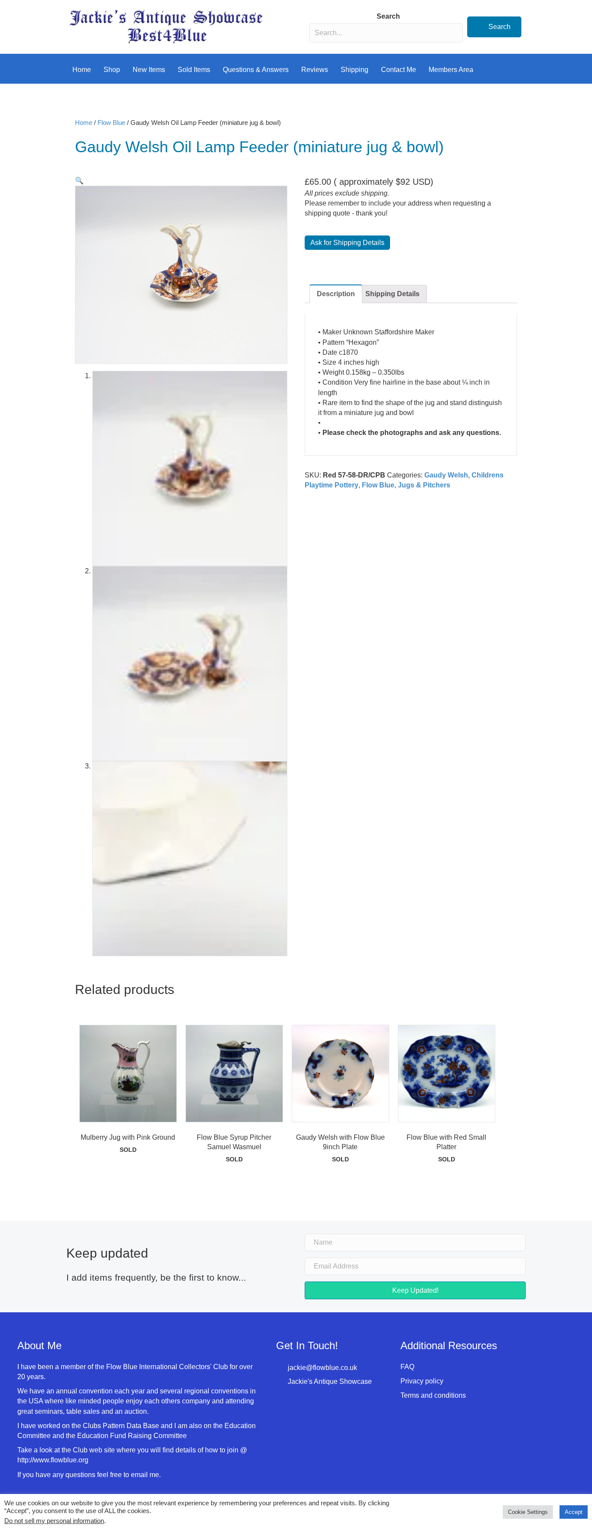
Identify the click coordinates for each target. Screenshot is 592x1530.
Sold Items (194, 69)
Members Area (451, 69)
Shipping (354, 69)
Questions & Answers (256, 69)
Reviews (314, 69)
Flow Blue (111, 122)
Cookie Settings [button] (528, 1512)
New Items (149, 69)
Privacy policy (421, 1381)
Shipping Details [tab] (392, 294)
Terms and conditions (433, 1395)
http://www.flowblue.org (53, 1460)
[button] (494, 26)
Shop (112, 69)
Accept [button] (573, 1512)
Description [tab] (336, 294)
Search (388, 16)
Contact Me (398, 69)
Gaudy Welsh (446, 475)
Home (81, 69)
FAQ (407, 1366)
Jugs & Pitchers (424, 485)
